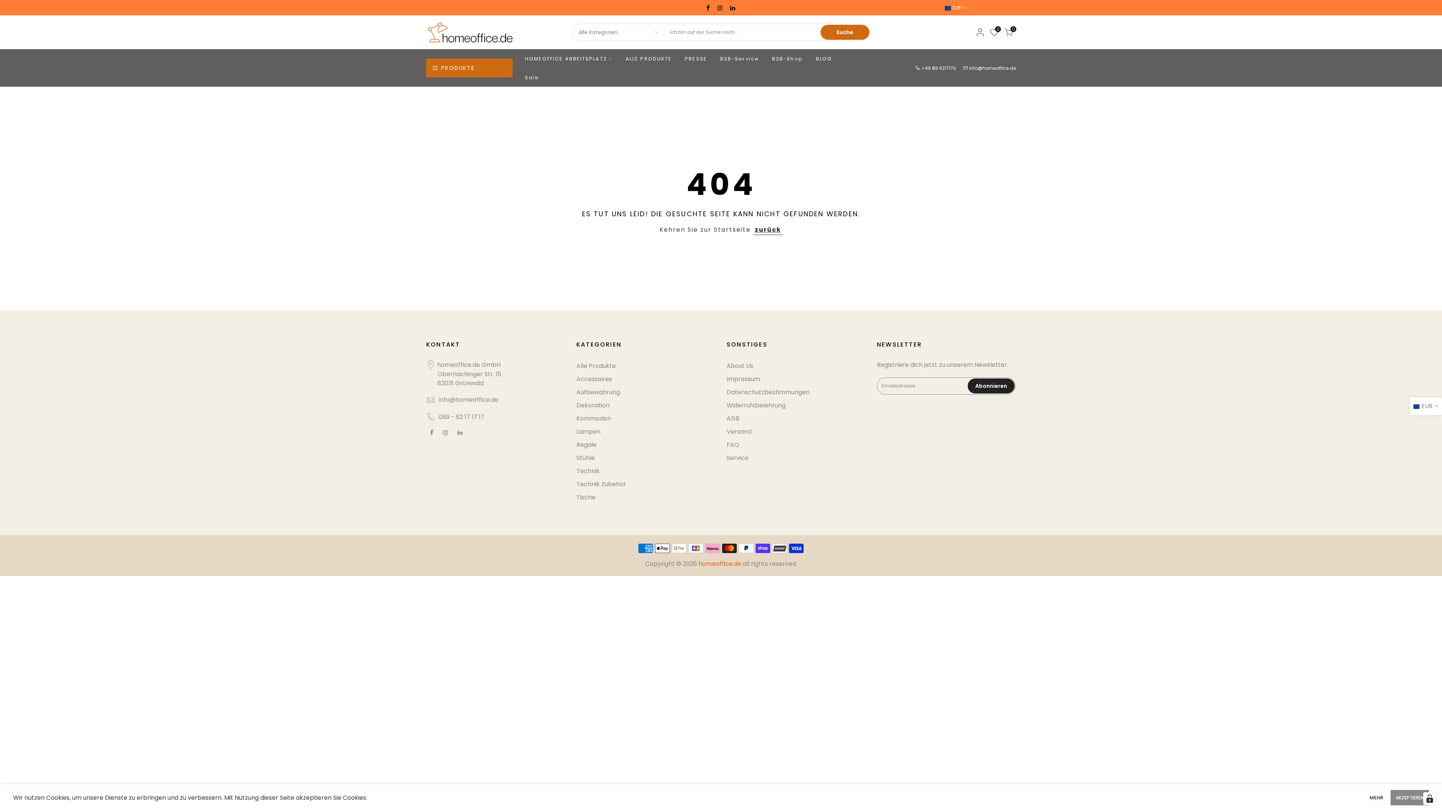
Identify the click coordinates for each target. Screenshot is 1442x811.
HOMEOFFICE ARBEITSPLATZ (566, 58)
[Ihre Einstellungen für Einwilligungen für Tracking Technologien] (1429, 798)
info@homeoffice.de (992, 68)
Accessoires (594, 379)
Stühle (585, 458)
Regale (586, 444)
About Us (740, 366)
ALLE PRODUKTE (649, 58)
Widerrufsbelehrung (756, 405)
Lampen (588, 431)
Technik (588, 471)
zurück (768, 229)
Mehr (1376, 797)
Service (737, 458)
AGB (733, 418)
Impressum (743, 379)
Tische (586, 497)
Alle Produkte (596, 366)
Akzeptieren (1410, 797)
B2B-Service (739, 58)
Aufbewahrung (598, 392)
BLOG (824, 58)
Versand (739, 431)
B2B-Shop (787, 58)
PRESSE (696, 58)
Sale (532, 77)
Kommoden (593, 418)
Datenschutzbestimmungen (768, 392)
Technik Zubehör (601, 484)
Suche (844, 32)
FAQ (733, 444)
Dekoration (592, 405)
